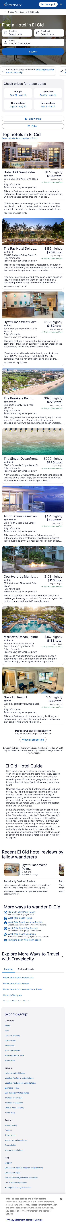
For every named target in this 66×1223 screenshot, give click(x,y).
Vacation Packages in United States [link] (20, 1083)
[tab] (8, 969)
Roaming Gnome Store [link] (14, 1055)
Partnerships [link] (10, 1040)
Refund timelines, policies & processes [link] (21, 1177)
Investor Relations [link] (12, 1050)
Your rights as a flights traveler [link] (18, 1187)
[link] (33, 913)
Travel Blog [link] (10, 1112)
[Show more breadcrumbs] (4, 12)
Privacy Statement (16, 1220)
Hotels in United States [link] (15, 1073)
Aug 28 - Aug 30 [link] (18, 106)
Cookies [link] (8, 1130)
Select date (15, 34)
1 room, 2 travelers (19, 43)
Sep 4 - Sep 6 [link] (48, 106)
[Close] (61, 1199)
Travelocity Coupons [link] (14, 1103)
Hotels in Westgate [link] (12, 995)
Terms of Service (34, 1220)
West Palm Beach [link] (17, 12)
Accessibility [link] (10, 1145)
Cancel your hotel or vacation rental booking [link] (24, 1168)
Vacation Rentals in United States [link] (19, 1078)
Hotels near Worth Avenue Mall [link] (18, 977)
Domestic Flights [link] (12, 1088)
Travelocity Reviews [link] (13, 1098)
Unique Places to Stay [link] (14, 1107)
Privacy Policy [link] (11, 1125)
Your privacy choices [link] (14, 1150)
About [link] (7, 1025)
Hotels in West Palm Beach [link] (16, 1001)
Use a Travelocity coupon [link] (16, 1182)
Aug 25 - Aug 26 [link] (48, 95)
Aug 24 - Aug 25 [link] (18, 95)
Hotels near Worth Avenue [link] (16, 983)
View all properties (33, 739)
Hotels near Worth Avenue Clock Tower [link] (22, 989)
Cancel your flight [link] (12, 1172)
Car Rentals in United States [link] (17, 1093)
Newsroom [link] (9, 1045)
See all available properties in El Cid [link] (19, 138)
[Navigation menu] (61, 4)
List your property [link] (12, 1035)
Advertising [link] (10, 1060)
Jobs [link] (7, 1030)
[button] (33, 956)
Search (33, 51)
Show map (35, 118)
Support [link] (8, 1163)
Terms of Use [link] (10, 1135)
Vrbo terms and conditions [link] (16, 1140)
